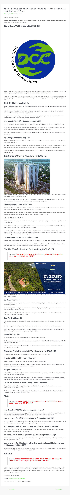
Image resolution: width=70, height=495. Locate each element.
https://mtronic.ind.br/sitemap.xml (17, 478)
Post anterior (11, 489)
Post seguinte (59, 489)
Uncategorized (8, 13)
